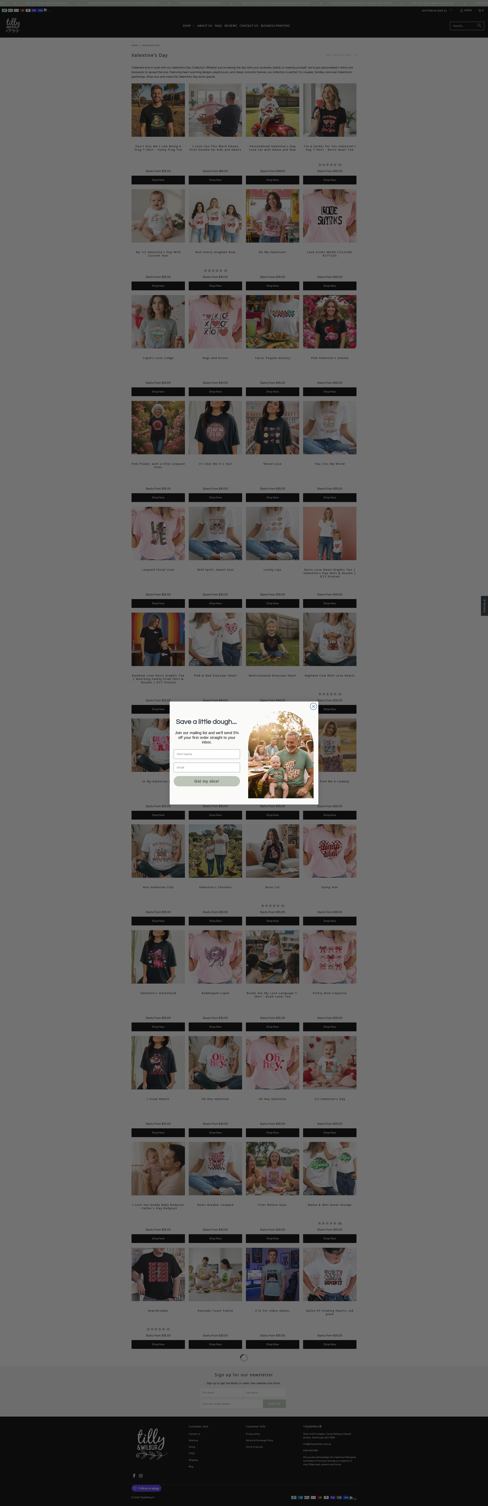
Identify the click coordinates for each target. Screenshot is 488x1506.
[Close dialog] (313, 706)
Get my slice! (206, 781)
